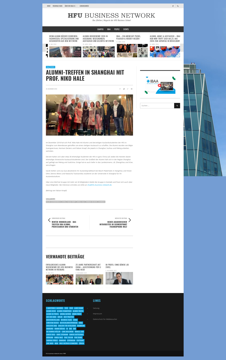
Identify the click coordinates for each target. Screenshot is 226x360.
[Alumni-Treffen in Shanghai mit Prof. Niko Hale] (89, 115)
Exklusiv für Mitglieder (67, 326)
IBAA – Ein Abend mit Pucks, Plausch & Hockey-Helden (126, 37)
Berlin (60, 317)
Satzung (96, 308)
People (53, 67)
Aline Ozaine (78, 308)
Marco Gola (50, 334)
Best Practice (69, 317)
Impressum (97, 314)
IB (67, 328)
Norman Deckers (91, 202)
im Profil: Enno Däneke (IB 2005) (117, 266)
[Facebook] (173, 6)
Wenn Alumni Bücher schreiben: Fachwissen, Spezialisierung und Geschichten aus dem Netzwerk (61, 39)
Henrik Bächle (60, 328)
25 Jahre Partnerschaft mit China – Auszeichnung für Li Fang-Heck (88, 267)
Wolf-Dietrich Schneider (68, 343)
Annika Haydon (65, 314)
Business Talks (66, 320)
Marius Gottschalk (76, 334)
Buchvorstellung (53, 320)
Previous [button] (44, 48)
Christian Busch (52, 323)
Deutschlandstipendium (68, 323)
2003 (71, 308)
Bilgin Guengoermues (53, 202)
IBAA (47, 67)
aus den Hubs (51, 317)
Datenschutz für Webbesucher (105, 319)
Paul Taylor (68, 337)
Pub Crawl (78, 337)
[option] (62, 46)
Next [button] (182, 48)
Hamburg (49, 328)
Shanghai (101, 202)
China (64, 202)
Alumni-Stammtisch (64, 311)
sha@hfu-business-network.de (99, 185)
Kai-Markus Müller (53, 331)
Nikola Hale (81, 202)
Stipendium (71, 340)
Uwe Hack (49, 343)
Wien (56, 343)
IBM (70, 328)
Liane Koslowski (67, 331)
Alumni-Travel (78, 311)
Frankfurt (81, 326)
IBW (74, 328)
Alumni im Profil (52, 314)
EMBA (81, 323)
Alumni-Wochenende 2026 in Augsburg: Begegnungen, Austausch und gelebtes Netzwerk (95, 39)
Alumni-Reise (51, 311)
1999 (66, 308)
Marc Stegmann (62, 334)
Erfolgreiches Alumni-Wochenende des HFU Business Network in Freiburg (59, 267)
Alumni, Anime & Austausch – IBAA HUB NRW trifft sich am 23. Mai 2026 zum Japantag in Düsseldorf (162, 39)
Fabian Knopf (71, 202)
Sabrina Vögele (52, 340)
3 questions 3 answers (54, 308)
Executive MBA (51, 326)
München (49, 337)
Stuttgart (80, 340)
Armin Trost (76, 314)
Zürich (81, 343)
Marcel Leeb (79, 331)
